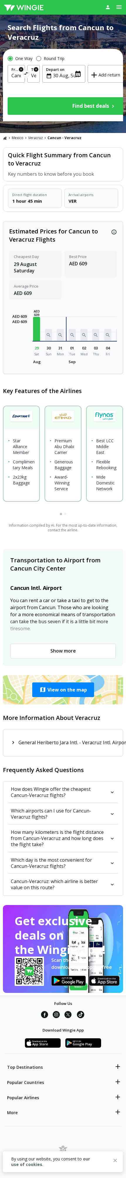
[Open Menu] (119, 7)
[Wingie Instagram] (56, 1015)
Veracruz (35, 138)
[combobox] (16, 75)
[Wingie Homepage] (23, 7)
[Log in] (108, 7)
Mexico (17, 138)
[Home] (5, 138)
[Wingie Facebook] (44, 1015)
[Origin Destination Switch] (26, 74)
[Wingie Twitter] (67, 1015)
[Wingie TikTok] (80, 1015)
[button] (36, 329)
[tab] (61, 514)
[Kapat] (115, 1161)
